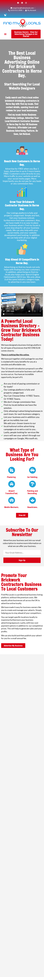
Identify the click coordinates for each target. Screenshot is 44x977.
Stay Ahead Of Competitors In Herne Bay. (22, 261)
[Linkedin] (22, 2)
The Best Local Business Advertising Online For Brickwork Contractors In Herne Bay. (22, 64)
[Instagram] (26, 2)
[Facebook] (18, 2)
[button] (5, 34)
